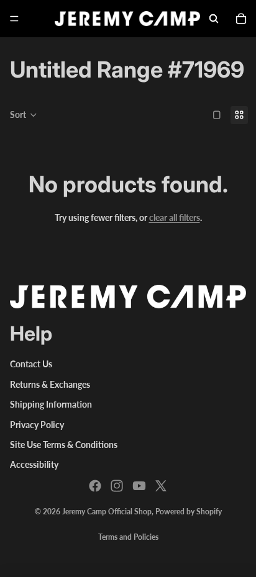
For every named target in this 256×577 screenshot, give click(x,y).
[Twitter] (160, 485)
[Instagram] (116, 485)
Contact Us (31, 364)
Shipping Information (51, 404)
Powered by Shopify (188, 511)
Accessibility (34, 464)
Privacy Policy (37, 424)
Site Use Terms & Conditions (63, 444)
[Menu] (14, 18)
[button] (23, 115)
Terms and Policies (128, 537)
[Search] (213, 18)
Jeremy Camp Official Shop (107, 511)
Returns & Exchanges (50, 384)
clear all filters (174, 217)
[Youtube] (139, 485)
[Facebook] (95, 485)
